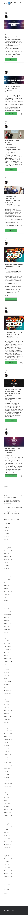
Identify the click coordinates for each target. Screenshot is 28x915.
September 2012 (8, 876)
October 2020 (7, 716)
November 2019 (8, 733)
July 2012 (6, 879)
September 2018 (8, 765)
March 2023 (7, 643)
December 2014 (8, 841)
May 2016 (6, 818)
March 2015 (7, 835)
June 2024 (6, 600)
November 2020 (8, 713)
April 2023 (6, 640)
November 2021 (8, 690)
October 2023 (7, 623)
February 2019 (7, 754)
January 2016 (7, 824)
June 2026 (6, 533)
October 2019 (7, 736)
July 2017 (6, 794)
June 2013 (6, 861)
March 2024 (7, 609)
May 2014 (6, 855)
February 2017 (7, 803)
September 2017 (8, 789)
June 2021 (6, 701)
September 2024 (8, 591)
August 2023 (7, 629)
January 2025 (7, 579)
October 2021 (7, 693)
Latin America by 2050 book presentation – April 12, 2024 (14, 266)
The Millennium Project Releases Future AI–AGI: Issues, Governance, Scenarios (13, 507)
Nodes (5, 899)
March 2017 (7, 800)
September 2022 (8, 661)
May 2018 (6, 777)
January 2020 (7, 728)
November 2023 (8, 620)
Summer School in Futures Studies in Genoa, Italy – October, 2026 (13, 518)
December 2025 (8, 550)
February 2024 (7, 611)
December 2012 (8, 870)
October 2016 (7, 812)
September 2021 (8, 696)
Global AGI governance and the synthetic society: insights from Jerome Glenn (12, 501)
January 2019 (7, 757)
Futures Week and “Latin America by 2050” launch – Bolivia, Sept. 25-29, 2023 (13, 391)
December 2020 (8, 710)
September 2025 (8, 559)
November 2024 (8, 585)
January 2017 (7, 806)
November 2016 (8, 809)
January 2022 (7, 684)
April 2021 (6, 707)
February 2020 (7, 725)
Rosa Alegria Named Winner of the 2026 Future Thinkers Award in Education (13, 513)
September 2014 (8, 850)
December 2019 (8, 731)
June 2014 (6, 853)
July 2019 (6, 742)
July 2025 (6, 562)
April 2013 (6, 864)
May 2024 (6, 603)
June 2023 (6, 635)
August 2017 (7, 792)
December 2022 (8, 652)
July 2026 (6, 530)
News (5, 896)
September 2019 (8, 739)
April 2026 (6, 539)
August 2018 (7, 768)
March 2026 (7, 542)
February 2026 (7, 545)
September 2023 (8, 626)
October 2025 (7, 556)
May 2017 (6, 797)
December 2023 (8, 617)
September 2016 (8, 815)
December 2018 (8, 760)
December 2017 (8, 783)
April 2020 (6, 722)
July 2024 (6, 597)
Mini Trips (6, 893)
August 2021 (7, 699)
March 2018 (7, 780)
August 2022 (7, 664)
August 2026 (7, 527)
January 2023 (7, 649)
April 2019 (6, 748)
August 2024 (7, 594)
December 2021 (8, 687)
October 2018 (7, 763)
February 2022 (7, 681)
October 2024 (7, 588)
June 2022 (6, 670)
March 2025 (7, 574)
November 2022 (8, 655)
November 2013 (8, 858)
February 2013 (7, 867)
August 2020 (7, 719)
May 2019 (6, 745)
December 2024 (8, 582)
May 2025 (6, 568)
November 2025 (8, 553)
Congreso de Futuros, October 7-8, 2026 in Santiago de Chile (13, 496)
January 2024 (7, 614)
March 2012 (7, 885)
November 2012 (8, 873)
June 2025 (6, 565)
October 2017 (7, 786)
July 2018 (6, 771)
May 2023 (6, 638)
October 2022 (7, 658)
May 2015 (6, 832)
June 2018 (6, 774)
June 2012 (6, 882)
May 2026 (6, 536)
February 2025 (7, 577)
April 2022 (6, 675)
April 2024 (6, 606)
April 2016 (6, 821)
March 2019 (7, 751)
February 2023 (7, 646)
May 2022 (6, 672)
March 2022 (7, 678)
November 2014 (8, 844)
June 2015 (6, 829)
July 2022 (6, 667)
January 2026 (7, 547)
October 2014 (7, 847)
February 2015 (7, 838)
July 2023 (6, 632)
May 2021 (6, 704)
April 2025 (6, 571)
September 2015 (8, 826)
